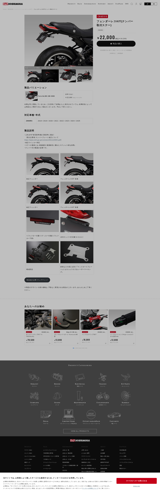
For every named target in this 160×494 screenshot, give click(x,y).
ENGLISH (136, 486)
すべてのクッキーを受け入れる (136, 481)
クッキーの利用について (90, 488)
